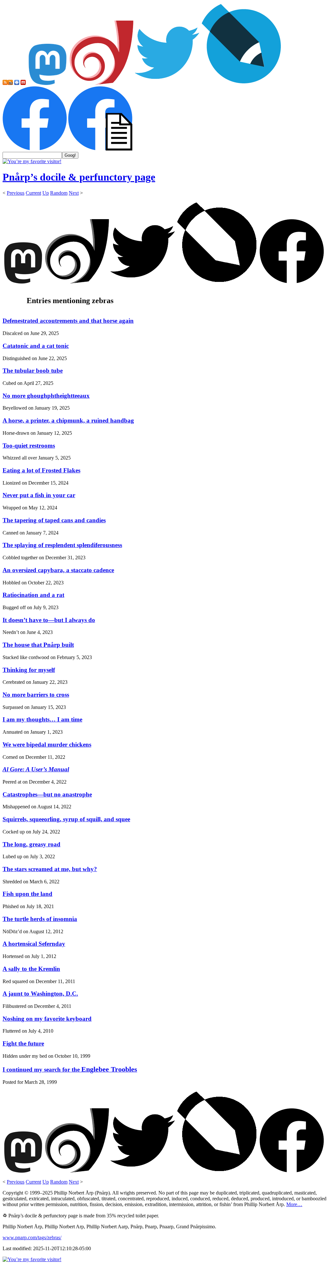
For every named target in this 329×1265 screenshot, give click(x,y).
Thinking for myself (29, 669)
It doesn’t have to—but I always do (49, 620)
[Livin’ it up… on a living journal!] (241, 83)
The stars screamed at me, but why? (50, 869)
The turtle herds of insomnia (40, 919)
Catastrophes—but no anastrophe (47, 794)
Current (33, 193)
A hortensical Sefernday (34, 943)
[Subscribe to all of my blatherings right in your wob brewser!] (5, 83)
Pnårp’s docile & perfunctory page (79, 177)
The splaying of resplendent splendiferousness (62, 545)
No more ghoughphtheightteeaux (46, 395)
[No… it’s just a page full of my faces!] (100, 149)
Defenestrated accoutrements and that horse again (68, 320)
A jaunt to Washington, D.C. (40, 993)
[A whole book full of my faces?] (35, 149)
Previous (15, 193)
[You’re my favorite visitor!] (32, 161)
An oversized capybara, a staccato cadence (58, 570)
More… (294, 1204)
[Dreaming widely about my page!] (101, 83)
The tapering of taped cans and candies (54, 520)
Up (45, 193)
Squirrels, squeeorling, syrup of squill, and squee (66, 819)
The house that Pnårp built (38, 644)
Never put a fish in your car (39, 495)
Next (74, 193)
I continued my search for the (70, 1069)
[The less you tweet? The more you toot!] (47, 83)
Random (58, 193)
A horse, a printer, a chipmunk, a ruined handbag (68, 420)
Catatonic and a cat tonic (36, 345)
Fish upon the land (27, 893)
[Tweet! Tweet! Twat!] (167, 83)
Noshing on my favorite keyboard (47, 1018)
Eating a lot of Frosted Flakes (41, 470)
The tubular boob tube (33, 370)
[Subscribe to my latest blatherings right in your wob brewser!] (10, 83)
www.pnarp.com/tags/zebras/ (32, 1237)
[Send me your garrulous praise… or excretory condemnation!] (23, 83)
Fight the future (23, 1043)
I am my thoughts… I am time (42, 719)
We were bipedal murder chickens (47, 744)
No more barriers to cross (36, 694)
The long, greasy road (31, 844)
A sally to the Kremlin (31, 968)
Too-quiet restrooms (29, 445)
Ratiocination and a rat (33, 594)
